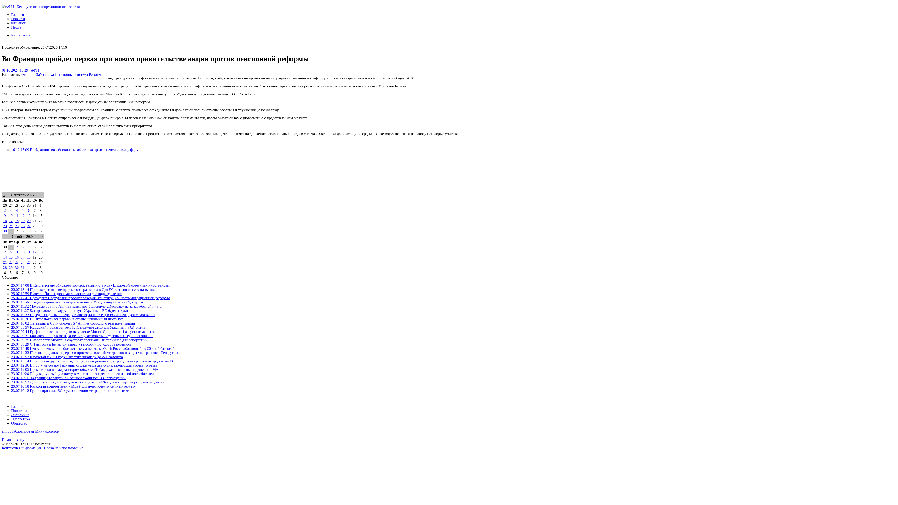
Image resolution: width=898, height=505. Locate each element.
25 (17, 226)
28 (5, 268)
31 (23, 268)
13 (29, 216)
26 (23, 226)
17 (11, 221)
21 (5, 262)
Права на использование (63, 448)
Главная (17, 15)
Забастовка (45, 74)
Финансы (18, 23)
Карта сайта (20, 35)
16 (5, 221)
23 (5, 226)
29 (11, 268)
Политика (19, 411)
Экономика (20, 415)
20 (29, 221)
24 (11, 226)
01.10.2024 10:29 (15, 70)
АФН (35, 70)
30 (5, 231)
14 (5, 257)
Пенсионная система (71, 74)
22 (11, 262)
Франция (28, 74)
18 (17, 221)
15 (11, 257)
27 (29, 226)
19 (23, 221)
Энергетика (20, 419)
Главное (17, 406)
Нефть (16, 27)
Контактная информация (21, 448)
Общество (19, 423)
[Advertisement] (142, 178)
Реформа (96, 74)
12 (23, 216)
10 (11, 216)
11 (16, 216)
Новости (18, 19)
